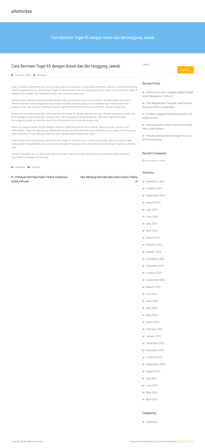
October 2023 (154, 272)
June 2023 (152, 301)
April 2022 (152, 399)
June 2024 (152, 216)
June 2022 (152, 385)
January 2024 (153, 251)
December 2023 (155, 258)
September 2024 (155, 195)
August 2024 (153, 202)
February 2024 (154, 244)
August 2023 (153, 286)
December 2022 (155, 343)
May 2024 (151, 223)
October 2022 (154, 357)
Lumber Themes (185, 441)
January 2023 (153, 336)
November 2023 (155, 265)
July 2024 (151, 209)
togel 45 (36, 167)
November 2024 (155, 181)
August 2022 (153, 371)
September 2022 (155, 364)
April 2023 (152, 315)
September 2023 (155, 279)
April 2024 (152, 230)
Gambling (20, 167)
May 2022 (151, 392)
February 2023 (154, 329)
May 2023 (151, 308)
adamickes (21, 11)
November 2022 (155, 350)
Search (146, 64)
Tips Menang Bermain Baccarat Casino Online (109, 177)
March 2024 (153, 237)
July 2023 (151, 294)
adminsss (41, 75)
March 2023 (153, 322)
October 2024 (154, 188)
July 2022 (151, 378)
